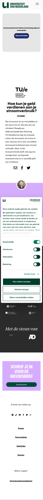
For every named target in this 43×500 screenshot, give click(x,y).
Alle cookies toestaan (21, 282)
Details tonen (29, 274)
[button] (37, 4)
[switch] (36, 249)
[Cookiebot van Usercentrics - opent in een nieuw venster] (30, 200)
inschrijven (21, 384)
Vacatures (21, 455)
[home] (15, 3)
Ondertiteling (21, 446)
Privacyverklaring (21, 437)
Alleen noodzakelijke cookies (21, 297)
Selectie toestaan (21, 289)
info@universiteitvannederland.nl (21, 481)
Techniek (21, 115)
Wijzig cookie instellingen (22, 36)
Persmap (21, 429)
